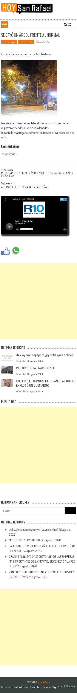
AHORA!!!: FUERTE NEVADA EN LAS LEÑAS (24, 187)
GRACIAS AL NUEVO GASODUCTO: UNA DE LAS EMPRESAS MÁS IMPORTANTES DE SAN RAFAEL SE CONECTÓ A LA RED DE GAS (42, 561)
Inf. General (26, 42)
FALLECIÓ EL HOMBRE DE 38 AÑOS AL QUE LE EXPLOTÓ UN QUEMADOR (46, 383)
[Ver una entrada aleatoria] (69, 25)
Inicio (59, 686)
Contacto (71, 686)
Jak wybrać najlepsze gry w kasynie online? (44, 355)
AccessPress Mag (46, 687)
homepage (9, 42)
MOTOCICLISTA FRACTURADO (35, 368)
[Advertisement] (38, 301)
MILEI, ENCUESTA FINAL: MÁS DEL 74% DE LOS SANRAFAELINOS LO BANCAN (37, 175)
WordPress (22, 687)
